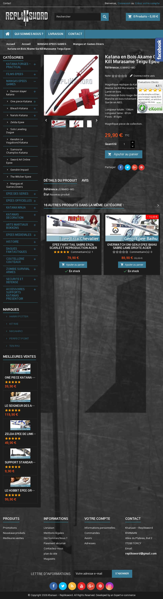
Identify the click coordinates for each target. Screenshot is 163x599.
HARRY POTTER (18, 316)
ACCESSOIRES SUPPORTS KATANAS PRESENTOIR (15, 294)
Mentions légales (54, 533)
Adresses (89, 543)
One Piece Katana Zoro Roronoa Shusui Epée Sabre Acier (20, 377)
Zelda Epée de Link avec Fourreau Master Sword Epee (20, 434)
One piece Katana (21, 101)
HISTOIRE (12, 242)
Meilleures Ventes (19, 356)
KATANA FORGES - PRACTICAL (18, 66)
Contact (7, 3)
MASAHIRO (16, 331)
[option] (150, 97)
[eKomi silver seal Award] (142, 107)
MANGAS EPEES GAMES (16, 83)
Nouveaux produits (14, 533)
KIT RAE (13, 324)
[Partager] (121, 167)
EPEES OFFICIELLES (19, 201)
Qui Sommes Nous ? (29, 34)
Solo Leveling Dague (16, 131)
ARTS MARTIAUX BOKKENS (17, 226)
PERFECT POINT (19, 338)
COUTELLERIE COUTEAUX (15, 261)
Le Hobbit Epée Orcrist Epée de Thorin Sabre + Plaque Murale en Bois (20, 490)
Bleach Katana (19, 108)
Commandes (92, 533)
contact (75, 34)
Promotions (10, 528)
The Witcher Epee (20, 177)
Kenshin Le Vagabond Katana (17, 141)
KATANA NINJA (16, 208)
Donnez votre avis (144, 76)
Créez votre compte (147, 3)
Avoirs (88, 538)
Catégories (13, 57)
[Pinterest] (142, 167)
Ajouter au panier (123, 154)
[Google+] (135, 167)
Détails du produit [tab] (60, 180)
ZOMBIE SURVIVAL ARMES (18, 271)
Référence (112, 68)
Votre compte (97, 518)
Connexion (124, 3)
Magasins (49, 559)
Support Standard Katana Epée (20, 462)
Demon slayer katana (16, 93)
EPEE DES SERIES (17, 194)
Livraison (55, 34)
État (46, 194)
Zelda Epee (17, 122)
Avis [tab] (85, 180)
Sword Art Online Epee (18, 161)
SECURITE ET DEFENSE (14, 281)
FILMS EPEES (14, 74)
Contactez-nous (53, 548)
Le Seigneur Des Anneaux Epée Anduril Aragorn (20, 406)
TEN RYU (14, 346)
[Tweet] (128, 167)
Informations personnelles (99, 528)
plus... (159, 103)
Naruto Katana (19, 115)
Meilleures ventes (13, 538)
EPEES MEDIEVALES (18, 235)
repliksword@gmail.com (140, 554)
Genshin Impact (19, 170)
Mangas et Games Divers (14, 185)
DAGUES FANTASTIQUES (16, 250)
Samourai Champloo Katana (17, 151)
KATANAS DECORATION (14, 216)
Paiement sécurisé (55, 543)
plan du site (50, 554)
